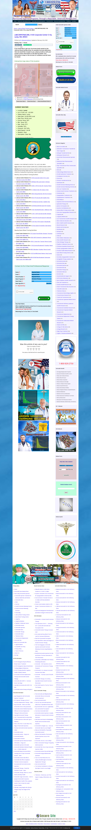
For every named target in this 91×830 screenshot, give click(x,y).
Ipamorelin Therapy (61, 203)
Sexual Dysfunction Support (63, 276)
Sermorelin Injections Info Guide (21, 745)
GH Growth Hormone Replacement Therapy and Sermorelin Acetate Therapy (22, 676)
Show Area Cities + (21, 101)
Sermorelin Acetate (61, 261)
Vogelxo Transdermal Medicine (64, 333)
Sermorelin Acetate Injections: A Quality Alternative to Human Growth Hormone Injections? (44, 715)
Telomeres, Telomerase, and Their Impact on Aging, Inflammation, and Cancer (43, 777)
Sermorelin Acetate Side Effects (21, 757)
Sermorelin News (61, 267)
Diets (58, 169)
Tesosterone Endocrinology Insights (65, 293)
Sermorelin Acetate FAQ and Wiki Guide (44, 751)
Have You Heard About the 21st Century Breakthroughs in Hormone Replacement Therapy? (43, 760)
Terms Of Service (19, 651)
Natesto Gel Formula (61, 227)
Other (58, 235)
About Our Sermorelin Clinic (59, 21)
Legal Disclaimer (19, 644)
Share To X (18, 45)
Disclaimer (28, 828)
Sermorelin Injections (62, 265)
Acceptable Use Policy (20, 646)
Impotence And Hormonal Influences (65, 201)
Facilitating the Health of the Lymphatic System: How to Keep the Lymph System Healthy (23, 783)
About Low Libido (61, 146)
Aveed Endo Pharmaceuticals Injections (66, 157)
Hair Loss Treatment (62, 189)
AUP (48, 828)
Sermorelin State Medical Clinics (24, 21)
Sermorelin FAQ (49, 21)
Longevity (59, 214)
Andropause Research (62, 155)
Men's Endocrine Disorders (63, 220)
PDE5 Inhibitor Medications (63, 237)
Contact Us (68, 21)
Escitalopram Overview (62, 176)
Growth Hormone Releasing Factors (65, 184)
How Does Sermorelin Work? (41, 711)
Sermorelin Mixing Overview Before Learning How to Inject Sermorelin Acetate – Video (22, 753)
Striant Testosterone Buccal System (65, 286)
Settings (66, 828)
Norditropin (59, 229)
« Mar (14, 811)
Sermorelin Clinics (61, 263)
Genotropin (59, 182)
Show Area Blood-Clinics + (44, 101)
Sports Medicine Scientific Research (65, 280)
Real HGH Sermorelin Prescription (43, 638)
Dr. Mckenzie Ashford (25, 40)
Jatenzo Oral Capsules (62, 206)
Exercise (59, 178)
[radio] (28, 349)
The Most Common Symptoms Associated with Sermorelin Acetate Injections (22, 764)
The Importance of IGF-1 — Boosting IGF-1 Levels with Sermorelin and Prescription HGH (43, 625)
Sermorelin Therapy (61, 269)
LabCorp (26, 97)
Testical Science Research (63, 295)
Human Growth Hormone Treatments (65, 191)
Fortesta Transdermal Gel (63, 180)
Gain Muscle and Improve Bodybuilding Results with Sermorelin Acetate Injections (44, 721)
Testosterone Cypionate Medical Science (66, 299)
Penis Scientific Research (62, 240)
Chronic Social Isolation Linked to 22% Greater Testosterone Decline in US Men (43, 606)
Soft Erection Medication (62, 278)
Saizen (58, 254)
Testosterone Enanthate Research (65, 307)
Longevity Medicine (61, 216)
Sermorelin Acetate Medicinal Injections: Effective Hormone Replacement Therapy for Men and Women (23, 711)
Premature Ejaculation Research (64, 246)
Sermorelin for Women (19, 738)
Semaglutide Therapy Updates (64, 259)
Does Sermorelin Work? (40, 700)
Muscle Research (61, 225)
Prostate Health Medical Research (65, 250)
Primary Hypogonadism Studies (64, 248)
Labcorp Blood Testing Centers (26, 28)
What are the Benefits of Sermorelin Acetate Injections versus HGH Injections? (43, 736)
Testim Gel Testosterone (63, 297)
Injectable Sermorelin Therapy (21, 715)
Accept (76, 828)
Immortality (59, 199)
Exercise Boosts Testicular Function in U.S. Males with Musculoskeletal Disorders (44, 600)
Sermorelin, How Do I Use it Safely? (43, 740)
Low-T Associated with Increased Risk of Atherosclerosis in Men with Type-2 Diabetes (23, 719)
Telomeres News (61, 291)
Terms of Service (47, 823)
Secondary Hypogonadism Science (65, 257)
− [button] (16, 67)
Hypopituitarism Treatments (63, 197)
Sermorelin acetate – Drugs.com (21, 734)
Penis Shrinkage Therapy (62, 242)
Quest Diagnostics (28, 99)
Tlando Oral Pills (60, 324)
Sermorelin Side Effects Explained (22, 759)
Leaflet (41, 96)
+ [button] (16, 65)
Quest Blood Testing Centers (63, 252)
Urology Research (61, 329)
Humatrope (59, 193)
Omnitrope (59, 233)
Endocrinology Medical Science (64, 172)
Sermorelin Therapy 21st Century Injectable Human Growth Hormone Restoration (43, 681)
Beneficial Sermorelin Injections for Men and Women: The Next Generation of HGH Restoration (44, 655)
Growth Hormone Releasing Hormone (65, 186)
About (64, 823)
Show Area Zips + (31, 101)
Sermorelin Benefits (18, 736)
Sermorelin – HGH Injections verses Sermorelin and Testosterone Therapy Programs (44, 666)
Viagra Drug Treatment (62, 331)
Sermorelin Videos (61, 271)
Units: (67, 469)
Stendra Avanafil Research (63, 284)
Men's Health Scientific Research (64, 223)
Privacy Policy (18, 648)
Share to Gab (27, 45)
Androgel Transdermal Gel (63, 153)
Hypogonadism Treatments (63, 195)
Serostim (59, 274)
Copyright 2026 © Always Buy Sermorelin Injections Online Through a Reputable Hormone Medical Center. (40, 819)
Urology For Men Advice (62, 327)
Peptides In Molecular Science (64, 244)
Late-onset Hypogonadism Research (65, 212)
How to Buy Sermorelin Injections (38, 21)
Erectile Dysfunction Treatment (64, 174)
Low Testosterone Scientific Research (65, 218)
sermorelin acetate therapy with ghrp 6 (23, 689)
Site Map (74, 21)
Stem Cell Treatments (62, 282)
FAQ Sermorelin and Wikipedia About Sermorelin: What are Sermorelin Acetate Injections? (43, 696)
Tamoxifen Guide (61, 288)
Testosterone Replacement (63, 314)
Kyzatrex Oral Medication (63, 208)
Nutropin (59, 231)
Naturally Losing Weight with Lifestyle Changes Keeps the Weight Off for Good (23, 789)
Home (15, 21)
